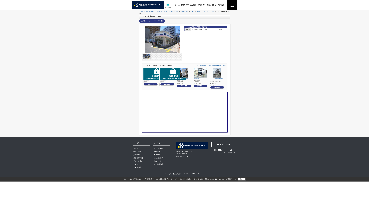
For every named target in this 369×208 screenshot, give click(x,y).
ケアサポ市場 (158, 164)
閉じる (242, 179)
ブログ (135, 164)
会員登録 (157, 152)
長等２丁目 (196, 78)
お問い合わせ (211, 5)
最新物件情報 (138, 158)
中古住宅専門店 (159, 148)
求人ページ (157, 161)
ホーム (177, 5)
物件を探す (185, 5)
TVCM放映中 (158, 158)
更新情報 (136, 155)
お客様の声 (201, 5)
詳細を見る (151, 84)
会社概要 (193, 5)
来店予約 (221, 5)
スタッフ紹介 (138, 161)
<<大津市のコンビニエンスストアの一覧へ (152, 21)
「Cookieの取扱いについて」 (216, 179)
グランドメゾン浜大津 (182, 78)
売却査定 (157, 155)
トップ (135, 148)
